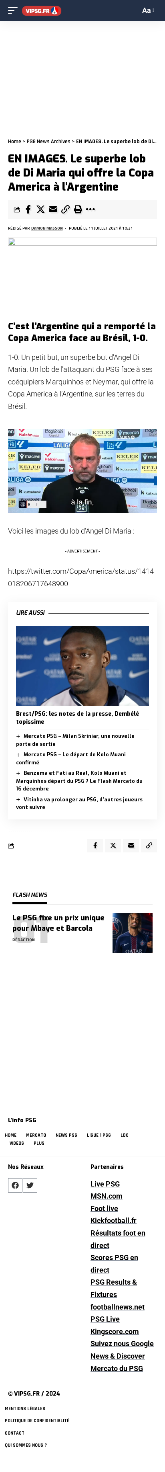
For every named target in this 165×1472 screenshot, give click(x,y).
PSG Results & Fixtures (114, 1288)
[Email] (52, 209)
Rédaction (23, 940)
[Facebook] (15, 1185)
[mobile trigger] (15, 10)
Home (14, 141)
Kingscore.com (115, 1331)
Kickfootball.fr (114, 1220)
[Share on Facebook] (28, 209)
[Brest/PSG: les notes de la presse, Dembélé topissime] (82, 666)
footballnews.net (118, 1307)
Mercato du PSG (117, 1368)
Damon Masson (47, 228)
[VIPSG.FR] (42, 10)
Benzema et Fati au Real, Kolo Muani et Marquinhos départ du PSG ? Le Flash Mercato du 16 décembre (79, 781)
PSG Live (105, 1319)
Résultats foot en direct (118, 1239)
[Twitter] (30, 1185)
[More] (90, 209)
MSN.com (107, 1196)
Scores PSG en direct (114, 1263)
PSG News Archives (48, 141)
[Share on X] (40, 209)
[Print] (77, 209)
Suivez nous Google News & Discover (122, 1349)
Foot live (104, 1208)
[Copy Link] (65, 209)
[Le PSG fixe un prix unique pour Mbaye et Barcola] (133, 933)
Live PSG (105, 1184)
